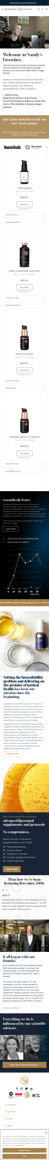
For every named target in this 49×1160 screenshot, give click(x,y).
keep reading (11, 1008)
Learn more (10, 529)
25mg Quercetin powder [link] (18, 542)
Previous (17, 914)
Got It (25, 1156)
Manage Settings (24, 1150)
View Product (24, 209)
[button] (2, 9)
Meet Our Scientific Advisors (24, 1065)
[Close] (46, 1132)
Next (26, 914)
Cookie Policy (19, 1145)
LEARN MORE (12, 754)
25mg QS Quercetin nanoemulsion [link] (23, 539)
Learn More (11, 869)
